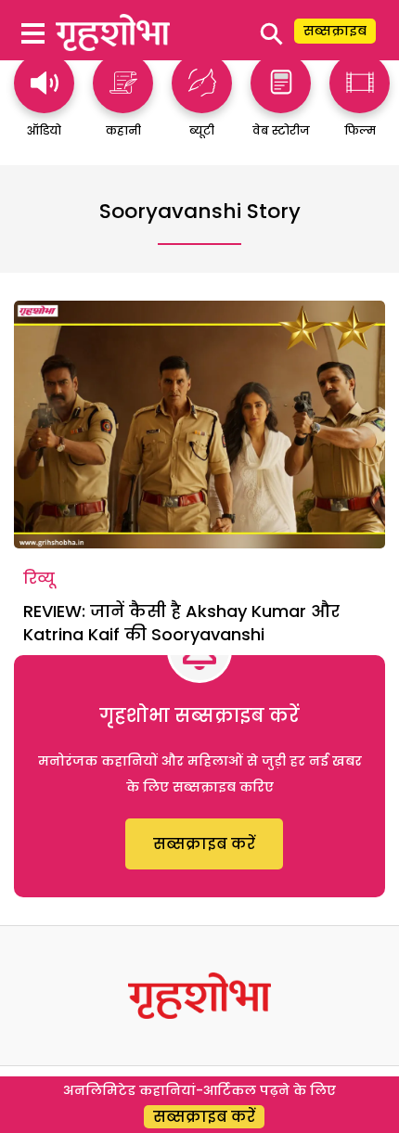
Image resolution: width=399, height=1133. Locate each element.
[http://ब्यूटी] (202, 104)
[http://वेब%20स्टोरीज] (281, 104)
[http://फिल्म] (359, 104)
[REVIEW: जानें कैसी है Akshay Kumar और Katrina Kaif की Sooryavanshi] (199, 424)
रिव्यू (39, 578)
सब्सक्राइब (335, 30)
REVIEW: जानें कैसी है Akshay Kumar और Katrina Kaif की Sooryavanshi (181, 622)
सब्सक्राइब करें (204, 844)
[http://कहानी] (123, 104)
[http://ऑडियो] (44, 104)
